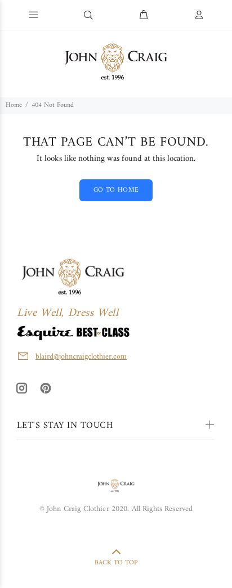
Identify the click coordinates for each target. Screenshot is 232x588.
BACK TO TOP (116, 563)
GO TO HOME (116, 190)
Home (14, 105)
